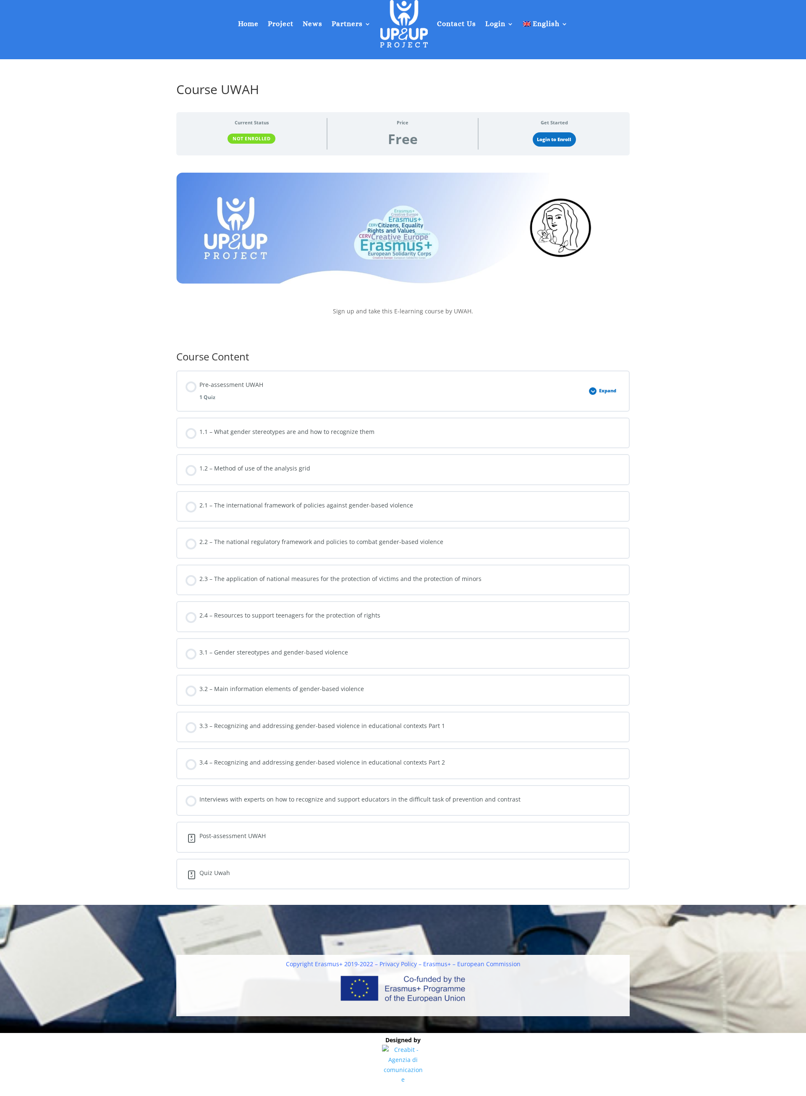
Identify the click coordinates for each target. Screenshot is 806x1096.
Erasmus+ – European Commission (472, 964)
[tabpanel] (403, 250)
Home (248, 24)
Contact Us (456, 24)
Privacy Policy (398, 964)
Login (495, 24)
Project (280, 24)
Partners (347, 24)
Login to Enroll (554, 139)
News (312, 24)
